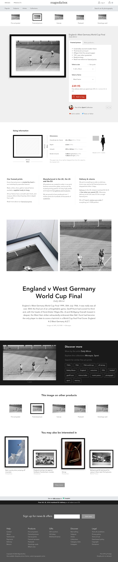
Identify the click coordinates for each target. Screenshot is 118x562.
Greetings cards (33, 544)
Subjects (16, 8)
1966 (77, 365)
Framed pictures (33, 534)
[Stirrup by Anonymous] (73, 454)
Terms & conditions (98, 532)
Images (7, 3)
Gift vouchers (53, 532)
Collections (34, 8)
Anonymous (8, 474)
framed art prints (26, 202)
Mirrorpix (89, 355)
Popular (7, 8)
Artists (25, 8)
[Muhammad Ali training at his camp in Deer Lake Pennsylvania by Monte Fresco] (101, 459)
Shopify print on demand (104, 556)
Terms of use (96, 537)
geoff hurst (70, 375)
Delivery (82, 190)
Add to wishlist (75, 114)
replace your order (96, 200)
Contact (9, 532)
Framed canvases (33, 539)
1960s (69, 365)
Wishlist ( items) (54, 537)
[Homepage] (59, 3)
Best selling (74, 532)
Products (17, 3)
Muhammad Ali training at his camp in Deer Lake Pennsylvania (100, 471)
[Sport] (71, 107)
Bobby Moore (71, 370)
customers (46, 199)
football (112, 370)
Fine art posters (33, 532)
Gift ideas (52, 534)
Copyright (95, 542)
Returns (9, 544)
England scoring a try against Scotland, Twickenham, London (44, 471)
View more (59, 485)
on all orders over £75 (59, 502)
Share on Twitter (88, 114)
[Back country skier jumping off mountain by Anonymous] (16, 452)
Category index (76, 542)
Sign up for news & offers (37, 516)
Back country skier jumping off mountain (15, 471)
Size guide (93, 64)
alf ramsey (101, 365)
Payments (10, 539)
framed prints (92, 59)
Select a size (84, 64)
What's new (31, 547)
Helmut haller (82, 375)
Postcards (31, 542)
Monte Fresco (94, 474)
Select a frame (76, 75)
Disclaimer (95, 544)
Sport (84, 107)
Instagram (74, 544)
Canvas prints (32, 537)
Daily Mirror (73, 37)
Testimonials (11, 537)
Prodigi (109, 554)
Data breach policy (98, 539)
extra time (94, 370)
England (83, 370)
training (77, 380)
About (9, 534)
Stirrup (64, 472)
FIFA (103, 370)
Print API (102, 554)
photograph (109, 375)
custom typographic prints (37, 556)
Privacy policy (96, 534)
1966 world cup (88, 365)
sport (68, 380)
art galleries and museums (61, 191)
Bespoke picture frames (22, 556)
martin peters (96, 375)
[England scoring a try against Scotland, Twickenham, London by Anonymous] (45, 459)
